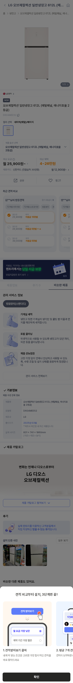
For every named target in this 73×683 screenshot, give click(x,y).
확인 (36, 677)
